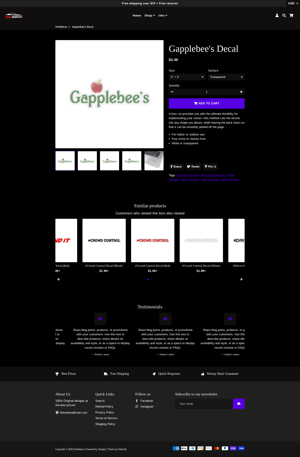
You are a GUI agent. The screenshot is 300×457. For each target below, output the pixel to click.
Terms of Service (106, 418)
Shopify (102, 449)
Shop (149, 15)
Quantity (174, 85)
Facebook (146, 400)
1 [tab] (148, 279)
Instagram (146, 406)
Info (162, 15)
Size (171, 70)
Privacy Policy (104, 412)
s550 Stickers (210, 179)
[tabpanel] (77, 246)
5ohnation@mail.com (73, 412)
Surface (213, 70)
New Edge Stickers (213, 175)
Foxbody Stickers (188, 175)
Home (137, 15)
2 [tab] (152, 279)
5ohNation (61, 27)
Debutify (122, 449)
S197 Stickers (190, 179)
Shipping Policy (105, 424)
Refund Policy (104, 406)
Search (100, 400)
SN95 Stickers (229, 179)
